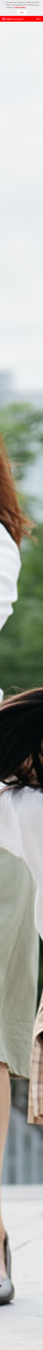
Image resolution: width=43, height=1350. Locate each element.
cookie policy (20, 7)
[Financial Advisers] (12, 19)
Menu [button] (38, 19)
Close (21, 12)
